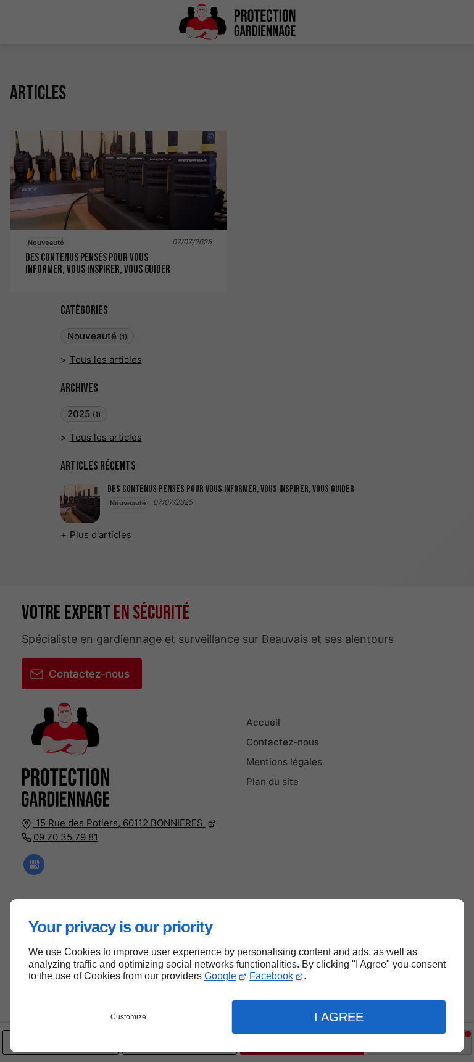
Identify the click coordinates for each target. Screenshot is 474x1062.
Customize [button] (128, 1017)
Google (220, 976)
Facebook (271, 976)
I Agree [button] (339, 1017)
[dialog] (237, 975)
